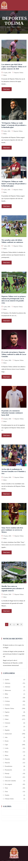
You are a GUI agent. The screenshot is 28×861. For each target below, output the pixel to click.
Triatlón (7, 795)
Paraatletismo (8, 766)
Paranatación (8, 770)
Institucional (8, 733)
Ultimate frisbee (9, 799)
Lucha (6, 748)
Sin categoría (8, 784)
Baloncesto (8, 690)
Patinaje (7, 773)
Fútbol (6, 715)
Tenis (6, 788)
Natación (7, 759)
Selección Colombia (10, 780)
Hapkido (7, 730)
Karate (7, 741)
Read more (6, 89)
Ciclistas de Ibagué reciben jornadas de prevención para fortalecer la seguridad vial (13, 654)
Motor (6, 752)
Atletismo (7, 683)
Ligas (6, 744)
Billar (6, 694)
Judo (6, 737)
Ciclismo (7, 701)
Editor (5, 75)
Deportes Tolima (18, 72)
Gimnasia (7, 723)
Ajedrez (7, 679)
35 (17, 624)
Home (8, 27)
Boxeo (6, 697)
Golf (6, 726)
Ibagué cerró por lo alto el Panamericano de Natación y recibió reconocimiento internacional (13, 663)
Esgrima (7, 712)
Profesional (8, 777)
